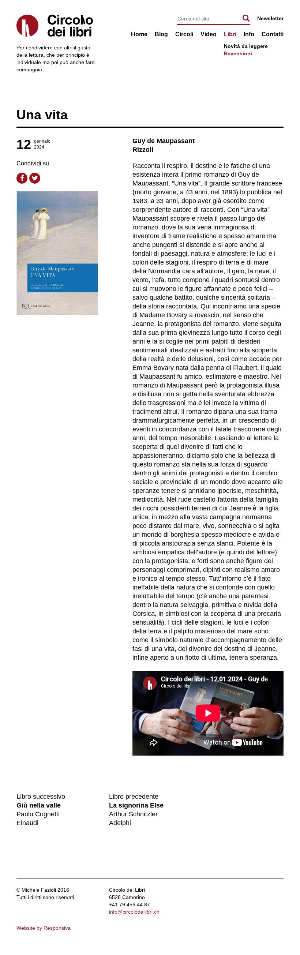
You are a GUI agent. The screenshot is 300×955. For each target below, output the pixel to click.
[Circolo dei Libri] (70, 26)
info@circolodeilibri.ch (134, 912)
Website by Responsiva (43, 928)
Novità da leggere (246, 46)
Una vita (42, 114)
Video (208, 34)
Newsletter (270, 18)
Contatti (273, 34)
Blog (161, 34)
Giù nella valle (38, 805)
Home (139, 34)
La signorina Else (136, 805)
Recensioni (238, 53)
